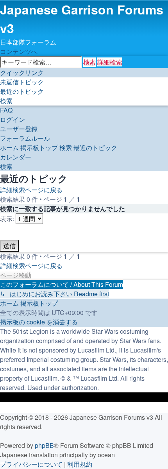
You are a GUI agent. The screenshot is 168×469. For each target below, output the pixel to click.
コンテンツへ (19, 51)
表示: (8, 218)
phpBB (44, 445)
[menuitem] (22, 81)
